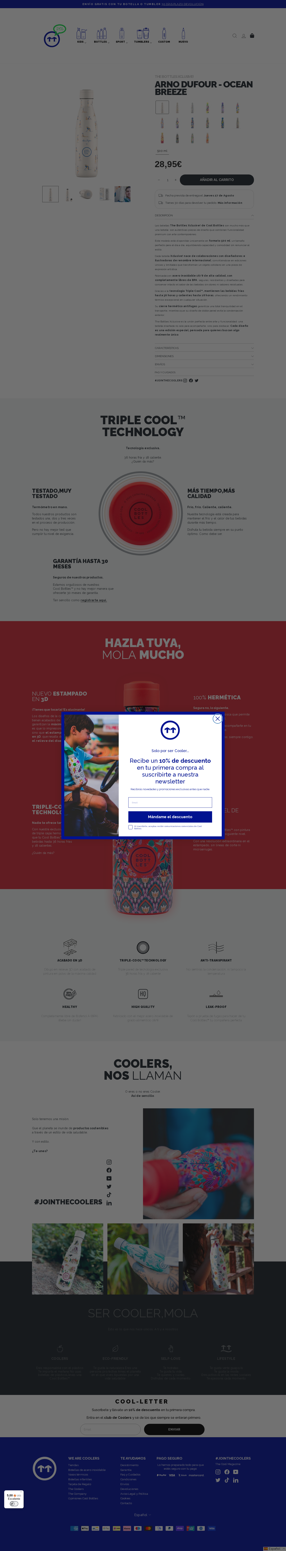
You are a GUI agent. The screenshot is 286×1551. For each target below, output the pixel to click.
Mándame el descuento (170, 817)
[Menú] (21, 1492)
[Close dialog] (217, 718)
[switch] (14, 1503)
